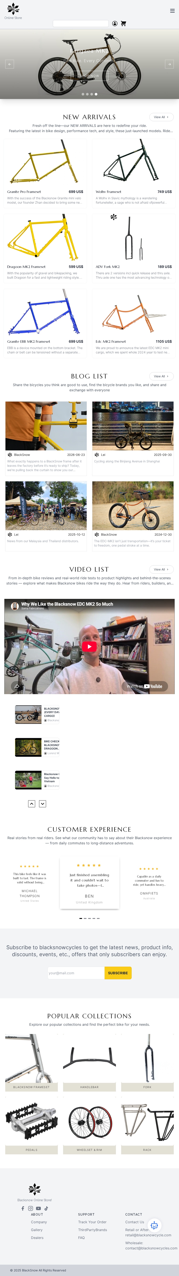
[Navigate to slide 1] (81, 918)
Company (39, 1222)
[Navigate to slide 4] (94, 918)
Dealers (37, 1237)
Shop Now (89, 76)
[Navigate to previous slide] (31, 803)
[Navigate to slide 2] (85, 918)
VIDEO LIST (89, 569)
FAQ (81, 1237)
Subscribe (118, 973)
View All (159, 117)
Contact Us (134, 1222)
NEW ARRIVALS (89, 117)
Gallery (37, 1230)
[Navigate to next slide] (42, 803)
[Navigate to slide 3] (89, 918)
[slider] (29, 866)
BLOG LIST (89, 376)
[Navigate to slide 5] (98, 918)
